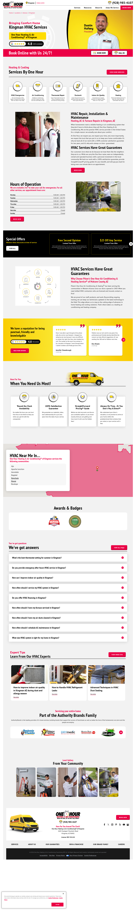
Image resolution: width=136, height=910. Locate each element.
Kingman (32, 13)
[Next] (131, 244)
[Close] (63, 894)
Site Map (52, 855)
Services (77, 8)
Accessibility (44, 855)
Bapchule (15, 478)
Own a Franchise (76, 844)
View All (12, 248)
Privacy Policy (60, 855)
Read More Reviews (20, 350)
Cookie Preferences (53, 898)
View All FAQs (119, 548)
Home (11, 13)
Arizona (25, 13)
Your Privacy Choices (76, 855)
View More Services (117, 72)
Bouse (13, 481)
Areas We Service (112, 8)
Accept (57, 904)
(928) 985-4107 (122, 2)
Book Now (126, 8)
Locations (18, 13)
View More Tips (117, 655)
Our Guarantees (52, 844)
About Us (98, 8)
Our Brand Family (100, 844)
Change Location (40, 2)
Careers (121, 844)
